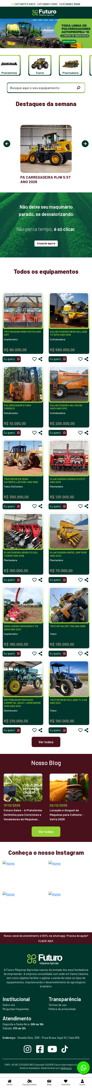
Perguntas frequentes (16, 1009)
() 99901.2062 (48, 4)
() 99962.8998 (70, 4)
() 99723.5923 (25, 4)
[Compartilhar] (40, 359)
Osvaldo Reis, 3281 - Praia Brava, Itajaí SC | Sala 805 (41, 1037)
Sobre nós (9, 1005)
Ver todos (46, 742)
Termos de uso (58, 1005)
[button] (37, 65)
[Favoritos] (34, 359)
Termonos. (66, 1068)
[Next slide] (85, 32)
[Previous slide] (6, 32)
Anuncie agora (46, 243)
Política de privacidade (62, 1009)
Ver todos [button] (46, 831)
